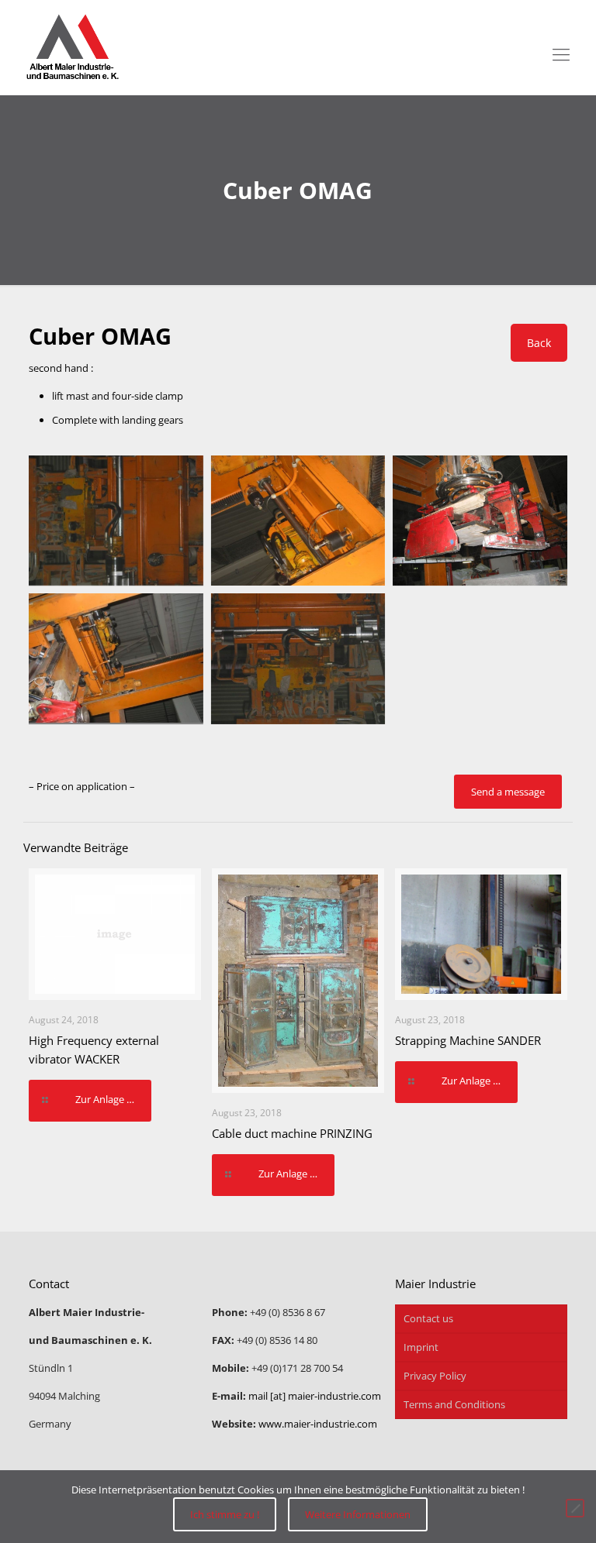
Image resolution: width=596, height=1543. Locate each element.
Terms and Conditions (454, 1404)
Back (539, 342)
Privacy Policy (435, 1376)
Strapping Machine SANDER (468, 1040)
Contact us (428, 1318)
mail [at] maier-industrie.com (314, 1396)
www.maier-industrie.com (317, 1424)
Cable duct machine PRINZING (292, 1133)
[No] (575, 1508)
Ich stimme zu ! (224, 1514)
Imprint (421, 1347)
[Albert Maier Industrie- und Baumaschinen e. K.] (72, 47)
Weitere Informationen (358, 1514)
